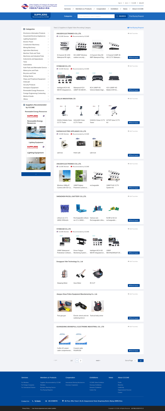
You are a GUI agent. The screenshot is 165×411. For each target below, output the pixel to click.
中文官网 (133, 3)
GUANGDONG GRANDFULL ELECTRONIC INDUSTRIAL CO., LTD (80, 327)
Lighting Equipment (29, 39)
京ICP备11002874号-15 (137, 408)
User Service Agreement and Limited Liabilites (44, 408)
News (125, 9)
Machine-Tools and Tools (31, 53)
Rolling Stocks (28, 76)
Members (42, 385)
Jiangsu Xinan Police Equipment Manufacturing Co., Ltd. (77, 294)
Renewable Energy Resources (33, 90)
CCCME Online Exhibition (97, 382)
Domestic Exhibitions (95, 387)
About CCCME (138, 9)
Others (25, 99)
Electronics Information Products (34, 33)
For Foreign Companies (27, 385)
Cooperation (101, 9)
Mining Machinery (29, 47)
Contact (120, 392)
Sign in (120, 3)
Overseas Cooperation (72, 385)
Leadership (121, 387)
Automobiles (27, 65)
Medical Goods (28, 96)
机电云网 (141, 3)
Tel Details (38, 401)
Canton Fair (93, 390)
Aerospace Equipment (30, 87)
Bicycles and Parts (29, 73)
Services (67, 9)
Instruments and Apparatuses (33, 59)
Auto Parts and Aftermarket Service (35, 67)
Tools (25, 62)
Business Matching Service (47, 387)
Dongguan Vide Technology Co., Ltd (70, 261)
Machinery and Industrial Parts (33, 56)
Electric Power (28, 42)
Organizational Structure (124, 390)
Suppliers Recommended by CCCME (50, 382)
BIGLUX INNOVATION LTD (66, 99)
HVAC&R (26, 82)
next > (98, 360)
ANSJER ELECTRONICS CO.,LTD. (69, 33)
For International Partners (28, 387)
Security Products (29, 85)
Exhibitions (94, 378)
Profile (119, 382)
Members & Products (84, 9)
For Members (25, 382)
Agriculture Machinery (30, 50)
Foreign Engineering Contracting (34, 93)
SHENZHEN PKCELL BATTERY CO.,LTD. (71, 196)
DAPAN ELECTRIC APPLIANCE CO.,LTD (71, 131)
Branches (120, 385)
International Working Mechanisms (75, 382)
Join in (126, 3)
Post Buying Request (136, 16)
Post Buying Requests (46, 390)
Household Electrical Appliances (34, 36)
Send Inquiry (134, 57)
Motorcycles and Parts (30, 70)
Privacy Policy (26, 408)
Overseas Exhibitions (96, 385)
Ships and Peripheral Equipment (34, 79)
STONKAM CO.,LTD (64, 66)
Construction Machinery (31, 44)
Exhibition (114, 9)
